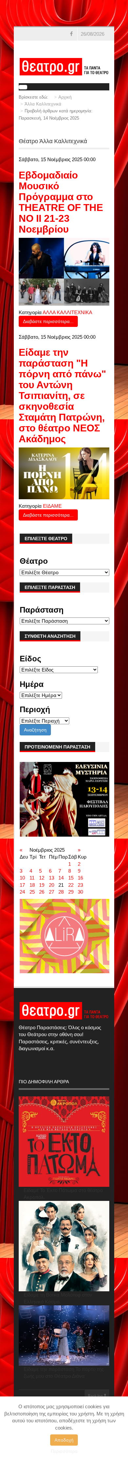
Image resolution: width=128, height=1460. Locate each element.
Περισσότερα (64, 1451)
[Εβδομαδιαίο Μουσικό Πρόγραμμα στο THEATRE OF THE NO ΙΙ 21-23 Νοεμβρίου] (64, 271)
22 (71, 885)
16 (80, 878)
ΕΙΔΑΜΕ (52, 506)
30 (80, 892)
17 (22, 885)
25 (32, 892)
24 (22, 892)
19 (41, 885)
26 (41, 892)
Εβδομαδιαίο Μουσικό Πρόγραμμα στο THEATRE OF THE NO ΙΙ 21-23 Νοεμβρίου (61, 202)
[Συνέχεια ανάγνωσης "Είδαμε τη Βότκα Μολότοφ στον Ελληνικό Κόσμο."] (64, 1246)
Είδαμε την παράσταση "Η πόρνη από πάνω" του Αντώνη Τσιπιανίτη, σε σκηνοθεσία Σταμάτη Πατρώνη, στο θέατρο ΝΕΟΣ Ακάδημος (62, 395)
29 (71, 892)
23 (80, 885)
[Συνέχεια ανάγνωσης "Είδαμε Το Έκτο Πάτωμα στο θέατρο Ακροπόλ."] (64, 1141)
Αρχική (65, 97)
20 (51, 885)
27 (51, 892)
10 (22, 878)
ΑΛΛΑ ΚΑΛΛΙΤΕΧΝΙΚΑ (67, 312)
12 (41, 878)
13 (51, 878)
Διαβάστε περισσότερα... (48, 321)
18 (32, 885)
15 (71, 878)
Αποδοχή (64, 1440)
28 (61, 892)
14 (61, 878)
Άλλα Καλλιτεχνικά (43, 104)
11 (32, 878)
